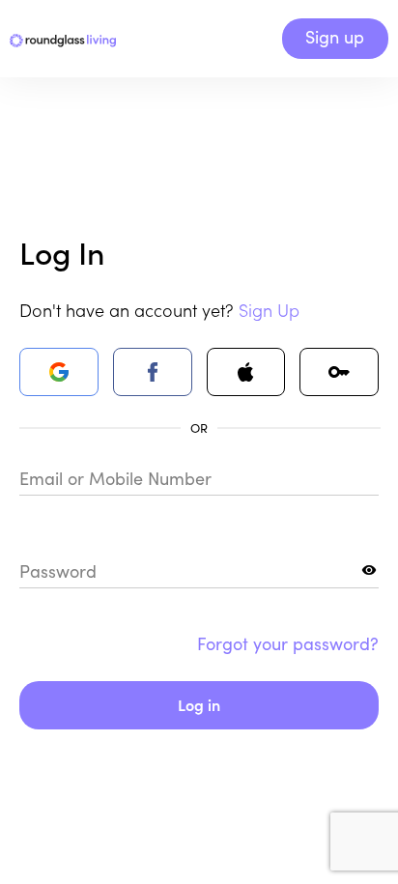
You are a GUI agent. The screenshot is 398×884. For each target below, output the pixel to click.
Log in (199, 704)
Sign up (334, 36)
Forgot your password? (288, 643)
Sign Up (269, 310)
